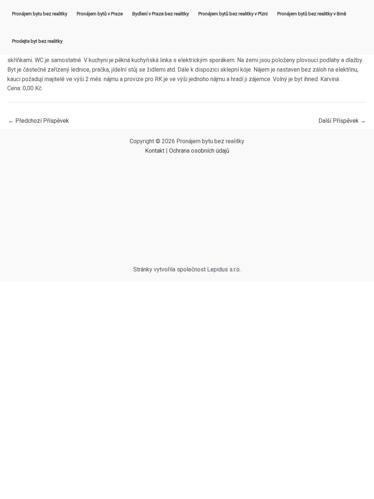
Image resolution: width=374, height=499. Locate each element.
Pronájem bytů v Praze (100, 13)
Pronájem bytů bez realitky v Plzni (233, 13)
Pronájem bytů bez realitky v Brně (311, 13)
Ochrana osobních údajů (199, 150)
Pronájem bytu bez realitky (39, 13)
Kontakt (154, 150)
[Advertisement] (187, 210)
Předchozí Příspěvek (38, 120)
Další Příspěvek (342, 120)
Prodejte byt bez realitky (37, 41)
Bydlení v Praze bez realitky (160, 13)
